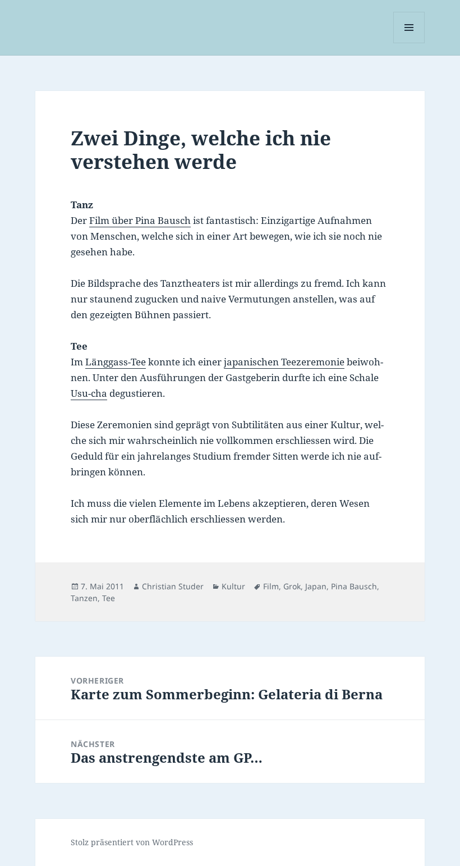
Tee (108, 598)
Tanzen (84, 598)
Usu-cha (89, 393)
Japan (315, 586)
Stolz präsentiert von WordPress (132, 842)
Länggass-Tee (115, 361)
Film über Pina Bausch (140, 220)
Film (271, 586)
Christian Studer (173, 586)
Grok (292, 586)
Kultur (233, 586)
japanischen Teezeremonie (284, 361)
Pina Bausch (354, 586)
